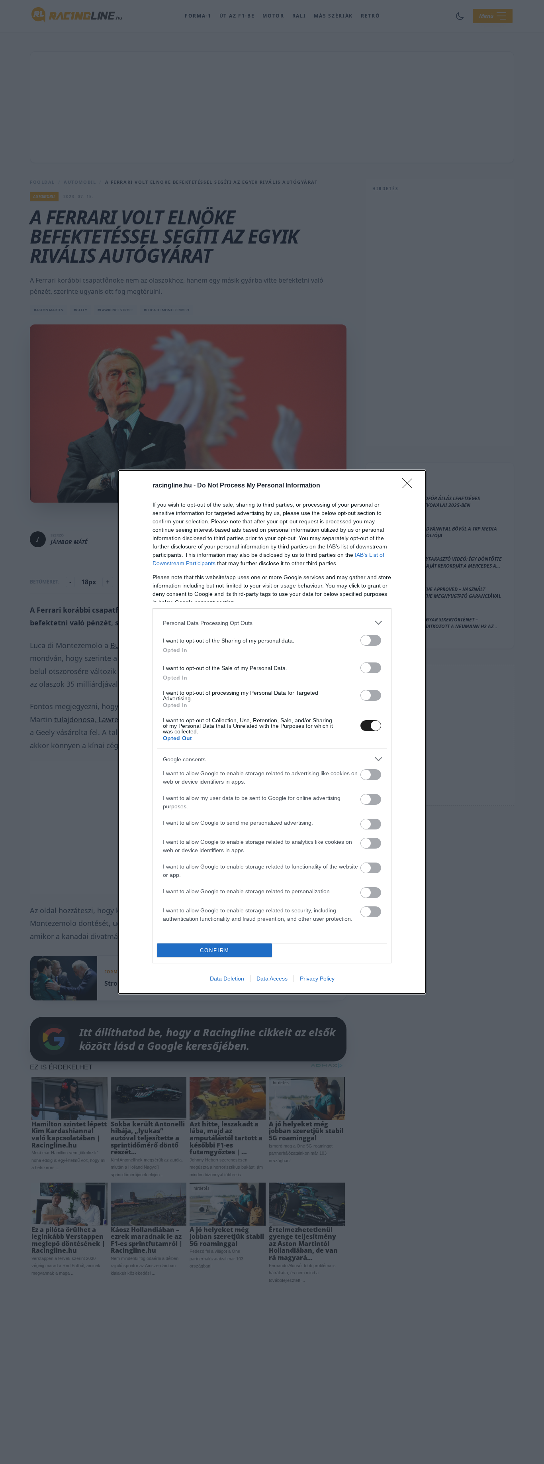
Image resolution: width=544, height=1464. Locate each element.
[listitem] (272, 623)
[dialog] (272, 732)
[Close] (409, 485)
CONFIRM (214, 950)
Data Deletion (227, 978)
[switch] (370, 640)
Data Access (272, 978)
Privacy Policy (317, 978)
